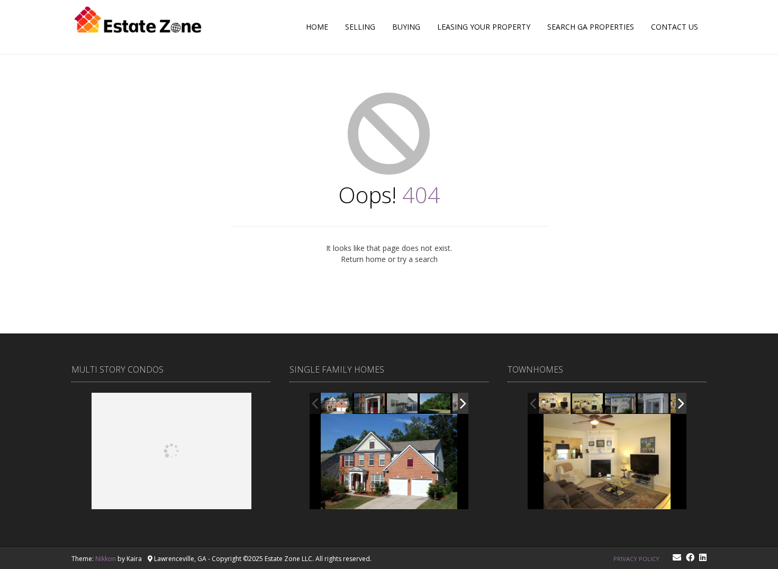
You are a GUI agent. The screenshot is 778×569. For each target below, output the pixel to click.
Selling (360, 27)
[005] (370, 404)
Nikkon (105, 558)
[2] (621, 404)
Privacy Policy (636, 559)
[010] (403, 403)
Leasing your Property (483, 27)
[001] (336, 403)
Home (317, 27)
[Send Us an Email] (677, 557)
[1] (588, 403)
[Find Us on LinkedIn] (703, 557)
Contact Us (674, 27)
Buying (406, 27)
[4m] (555, 404)
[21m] (654, 404)
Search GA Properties (590, 27)
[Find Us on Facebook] (690, 557)
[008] (435, 403)
